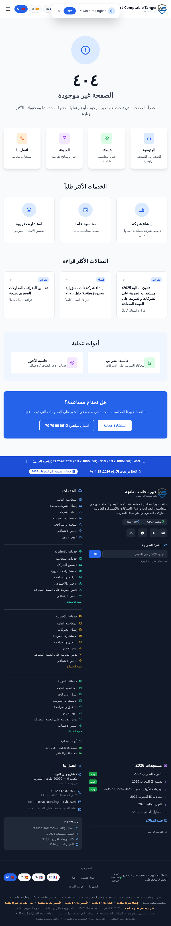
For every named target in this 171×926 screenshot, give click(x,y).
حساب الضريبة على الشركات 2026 (51, 471)
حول (73, 877)
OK (95, 554)
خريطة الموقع (76, 886)
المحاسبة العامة (67, 499)
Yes (69, 11)
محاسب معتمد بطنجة (154, 903)
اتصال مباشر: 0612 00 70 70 (67, 425)
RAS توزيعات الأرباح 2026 (60, 908)
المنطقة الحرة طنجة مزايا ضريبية (76, 913)
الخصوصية (86, 868)
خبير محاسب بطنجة (52, 897)
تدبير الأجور (70, 537)
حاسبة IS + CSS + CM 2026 (61, 748)
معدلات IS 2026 (88, 908)
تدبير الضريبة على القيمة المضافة (55, 589)
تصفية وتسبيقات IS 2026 (60, 834)
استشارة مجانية (114, 425)
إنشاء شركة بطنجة (127, 903)
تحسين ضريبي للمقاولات (141, 913)
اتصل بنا (93, 886)
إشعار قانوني (88, 877)
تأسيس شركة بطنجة (49, 903)
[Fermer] (59, 11)
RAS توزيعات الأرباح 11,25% (58, 839)
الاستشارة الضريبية (65, 518)
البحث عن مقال (154, 832)
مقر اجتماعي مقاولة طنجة (139, 908)
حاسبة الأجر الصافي (66, 753)
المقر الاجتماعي (67, 530)
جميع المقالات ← (152, 820)
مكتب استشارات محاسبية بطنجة (86, 897)
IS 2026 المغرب (111, 908)
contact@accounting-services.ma (52, 802)
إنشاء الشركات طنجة (63, 506)
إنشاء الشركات (67, 512)
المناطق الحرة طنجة (111, 913)
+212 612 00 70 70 (64, 791)
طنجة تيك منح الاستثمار (122, 919)
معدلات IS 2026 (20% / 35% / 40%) (53, 828)
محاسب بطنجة (144, 897)
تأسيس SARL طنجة (76, 903)
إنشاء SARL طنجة (102, 903)
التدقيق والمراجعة (65, 524)
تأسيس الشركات (66, 565)
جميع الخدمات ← (72, 602)
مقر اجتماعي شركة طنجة (19, 903)
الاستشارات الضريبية (64, 571)
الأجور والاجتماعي (65, 583)
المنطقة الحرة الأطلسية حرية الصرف (84, 919)
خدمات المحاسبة (66, 558)
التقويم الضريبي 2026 (61, 844)
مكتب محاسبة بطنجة (120, 897)
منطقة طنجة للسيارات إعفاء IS (36, 913)
